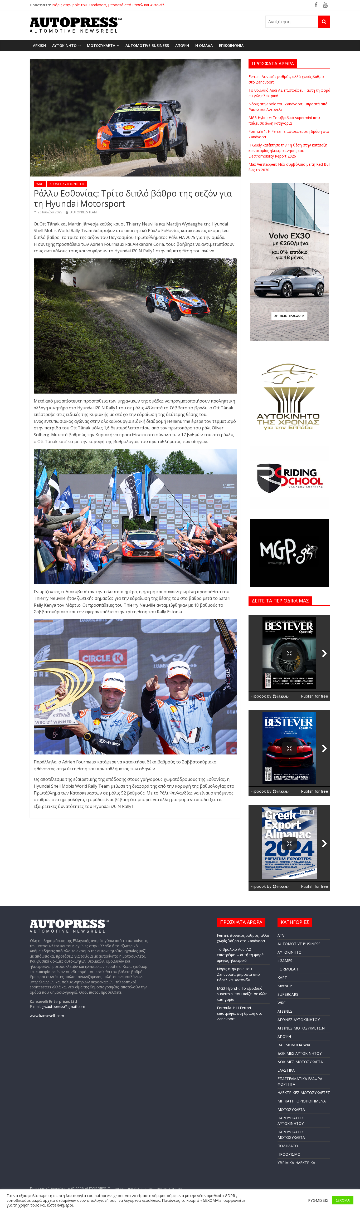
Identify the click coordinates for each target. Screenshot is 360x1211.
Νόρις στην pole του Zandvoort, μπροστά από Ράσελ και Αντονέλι (238, 974)
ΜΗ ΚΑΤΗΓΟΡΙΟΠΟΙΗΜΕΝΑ (302, 1101)
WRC (39, 184)
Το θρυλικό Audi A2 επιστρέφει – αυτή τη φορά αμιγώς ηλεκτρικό (108, 4)
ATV (281, 935)
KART (282, 977)
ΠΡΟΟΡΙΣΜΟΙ (289, 1154)
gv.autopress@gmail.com (63, 1006)
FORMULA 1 (288, 969)
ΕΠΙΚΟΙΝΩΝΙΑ (231, 45)
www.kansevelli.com (47, 1015)
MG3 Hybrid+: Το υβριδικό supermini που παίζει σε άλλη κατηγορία (242, 994)
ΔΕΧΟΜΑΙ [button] (342, 1200)
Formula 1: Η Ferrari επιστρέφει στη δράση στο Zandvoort (239, 1013)
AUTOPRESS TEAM (83, 212)
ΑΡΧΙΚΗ (39, 45)
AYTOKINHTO (64, 45)
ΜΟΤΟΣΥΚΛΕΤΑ (101, 45)
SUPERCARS (288, 994)
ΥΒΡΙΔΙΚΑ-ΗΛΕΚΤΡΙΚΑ (296, 1162)
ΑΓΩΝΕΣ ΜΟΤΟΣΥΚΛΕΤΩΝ (301, 1028)
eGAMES (285, 960)
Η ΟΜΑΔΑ (204, 45)
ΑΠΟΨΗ (182, 45)
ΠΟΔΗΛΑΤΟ (288, 1145)
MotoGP (285, 985)
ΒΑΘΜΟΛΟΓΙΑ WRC (295, 1044)
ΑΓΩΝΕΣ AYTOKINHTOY (67, 184)
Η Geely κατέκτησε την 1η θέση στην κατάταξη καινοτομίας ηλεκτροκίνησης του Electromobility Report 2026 (288, 151)
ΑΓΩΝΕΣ (285, 1011)
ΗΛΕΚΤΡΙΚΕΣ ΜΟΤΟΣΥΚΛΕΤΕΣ (304, 1092)
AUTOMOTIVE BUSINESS (147, 45)
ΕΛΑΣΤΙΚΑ (286, 1070)
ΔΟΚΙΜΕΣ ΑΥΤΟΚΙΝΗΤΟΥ (300, 1053)
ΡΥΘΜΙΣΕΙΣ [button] (318, 1200)
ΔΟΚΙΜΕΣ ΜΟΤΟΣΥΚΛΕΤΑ (300, 1061)
